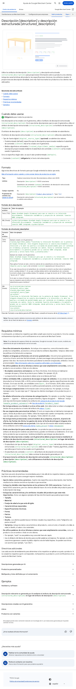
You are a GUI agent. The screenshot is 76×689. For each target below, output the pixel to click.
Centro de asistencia (9, 9)
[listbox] (57, 684)
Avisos (21, 9)
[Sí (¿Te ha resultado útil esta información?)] (66, 632)
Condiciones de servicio (31, 681)
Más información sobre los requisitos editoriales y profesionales (38, 363)
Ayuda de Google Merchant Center (37, 3)
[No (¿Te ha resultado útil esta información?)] (71, 632)
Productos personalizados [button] (11, 569)
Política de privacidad (17, 681)
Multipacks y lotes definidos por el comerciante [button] (19, 574)
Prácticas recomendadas (12, 102)
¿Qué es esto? (8, 198)
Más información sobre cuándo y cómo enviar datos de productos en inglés (29, 174)
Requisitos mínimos (10, 99)
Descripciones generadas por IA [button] (14, 564)
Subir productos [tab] (57, 14)
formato (29, 320)
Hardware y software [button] (9, 586)
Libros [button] (3, 609)
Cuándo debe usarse (10, 94)
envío (56, 426)
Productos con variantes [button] (10, 614)
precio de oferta (35, 426)
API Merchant (62, 313)
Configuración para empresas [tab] (38, 14)
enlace (44, 409)
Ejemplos (6, 105)
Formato (6, 97)
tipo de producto (45, 403)
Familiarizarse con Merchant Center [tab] (13, 14)
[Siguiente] (72, 14)
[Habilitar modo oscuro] (50, 679)
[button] (3, 3)
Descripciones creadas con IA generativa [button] (17, 604)
